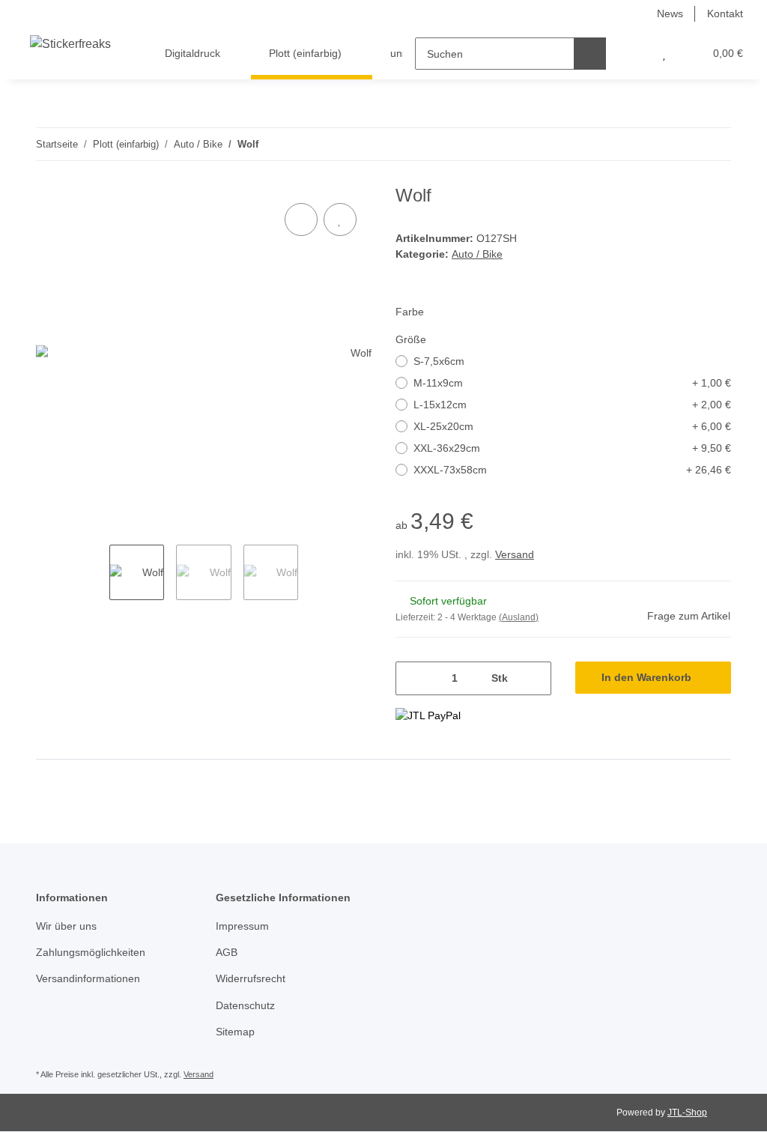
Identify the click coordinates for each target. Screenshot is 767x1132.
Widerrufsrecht (250, 978)
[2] (428, 715)
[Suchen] (590, 53)
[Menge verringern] (412, 678)
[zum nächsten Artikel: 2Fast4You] (715, 144)
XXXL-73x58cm (572, 470)
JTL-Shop (687, 1112)
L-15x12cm (572, 405)
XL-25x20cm (572, 426)
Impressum (242, 926)
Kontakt (725, 13)
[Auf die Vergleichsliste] (301, 219)
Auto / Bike (477, 254)
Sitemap (235, 1032)
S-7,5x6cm (438, 361)
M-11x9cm (572, 383)
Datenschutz (245, 1005)
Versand (514, 554)
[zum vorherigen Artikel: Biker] (683, 144)
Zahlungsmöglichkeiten (90, 952)
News (670, 13)
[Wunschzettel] (664, 53)
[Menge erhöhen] (534, 678)
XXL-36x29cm (572, 448)
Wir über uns (66, 926)
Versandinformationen (88, 978)
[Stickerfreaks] (70, 44)
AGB (226, 952)
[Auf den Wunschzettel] (340, 219)
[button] (634, 53)
